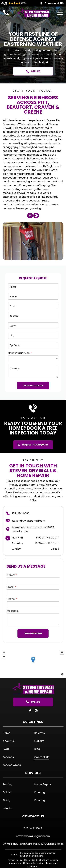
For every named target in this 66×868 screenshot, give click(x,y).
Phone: (11, 599)
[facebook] (30, 216)
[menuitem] (17, 733)
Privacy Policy (15, 859)
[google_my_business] (36, 216)
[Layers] (62, 652)
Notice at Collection (33, 863)
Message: (12, 611)
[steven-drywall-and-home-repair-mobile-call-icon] (6, 15)
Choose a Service (19, 353)
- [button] (4, 656)
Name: (11, 575)
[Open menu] (60, 12)
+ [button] (4, 652)
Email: (10, 587)
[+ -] (33, 663)
